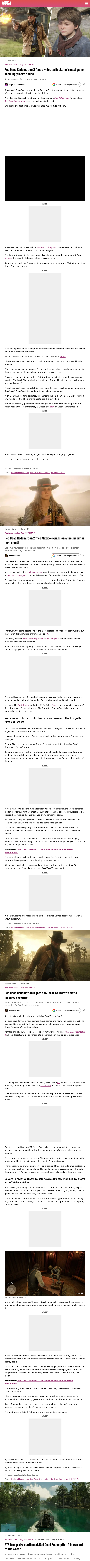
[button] (84, 84)
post (52, 406)
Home (7, 60)
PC (28, 529)
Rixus (54, 705)
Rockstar (9, 258)
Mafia (76, 1479)
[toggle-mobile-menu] (86, 3)
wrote (63, 356)
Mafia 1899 (45, 1085)
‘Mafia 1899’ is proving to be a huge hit (41, 638)
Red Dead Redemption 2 (40, 472)
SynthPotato (24, 705)
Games (14, 1535)
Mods (68, 927)
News (14, 60)
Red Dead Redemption (15, 101)
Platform (21, 529)
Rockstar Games (58, 472)
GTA (20, 1535)
